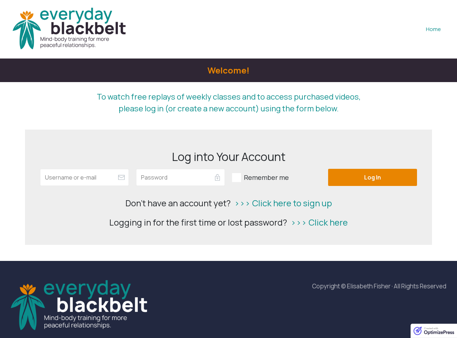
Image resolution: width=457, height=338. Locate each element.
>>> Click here (319, 222)
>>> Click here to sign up (283, 203)
